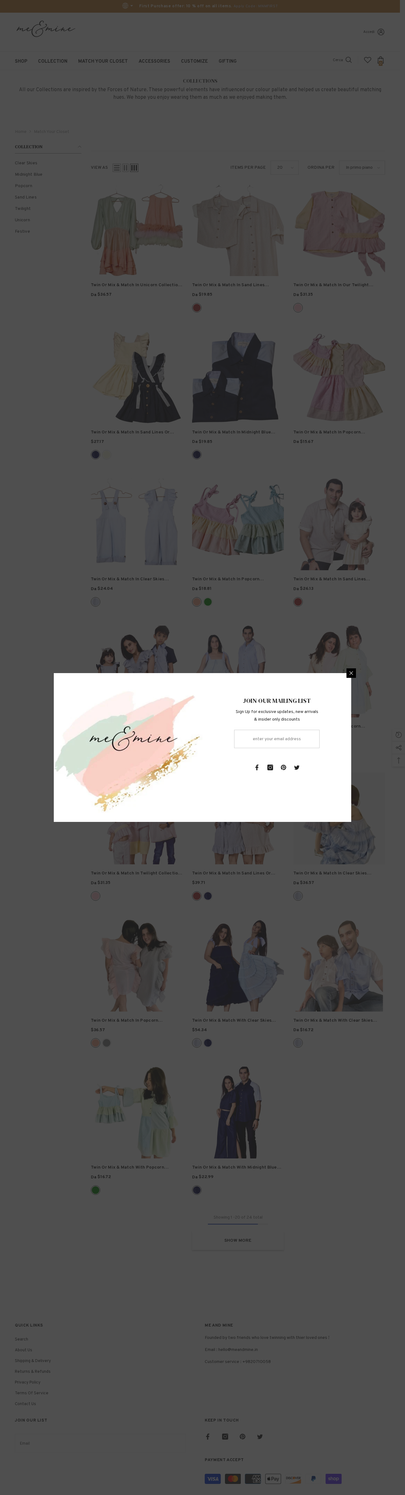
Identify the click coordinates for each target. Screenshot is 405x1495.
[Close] (351, 673)
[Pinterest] (283, 767)
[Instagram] (270, 767)
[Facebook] (257, 767)
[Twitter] (296, 767)
